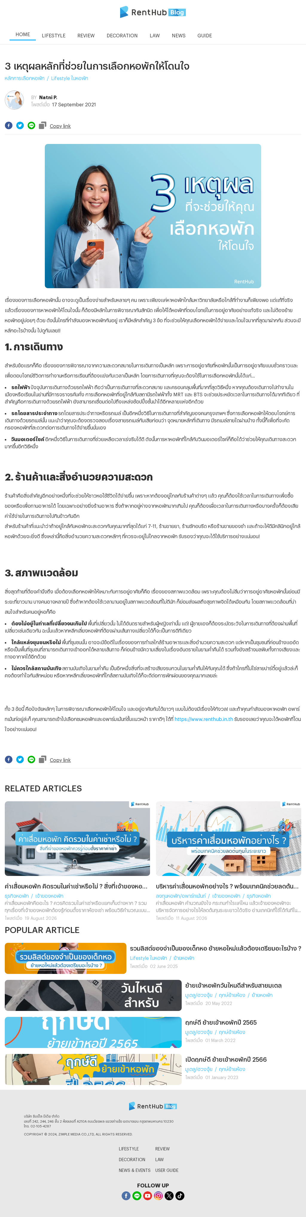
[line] (31, 125)
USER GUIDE (166, 1169)
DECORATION (132, 1158)
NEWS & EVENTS (135, 1169)
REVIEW (162, 1148)
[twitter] (20, 125)
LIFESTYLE (129, 1148)
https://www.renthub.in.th (204, 718)
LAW (159, 1158)
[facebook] (9, 125)
